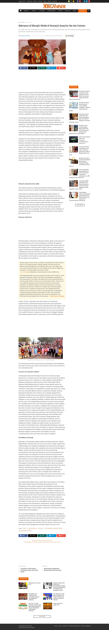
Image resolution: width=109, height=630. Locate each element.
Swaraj (24, 528)
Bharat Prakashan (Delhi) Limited (25, 626)
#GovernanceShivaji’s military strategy (53, 528)
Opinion (60, 11)
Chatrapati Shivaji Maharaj (25, 530)
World (34, 11)
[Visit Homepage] (54, 6)
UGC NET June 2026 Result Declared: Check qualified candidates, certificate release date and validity (79, 107)
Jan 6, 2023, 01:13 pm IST (38, 36)
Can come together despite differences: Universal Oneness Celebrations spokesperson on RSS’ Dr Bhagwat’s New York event (79, 174)
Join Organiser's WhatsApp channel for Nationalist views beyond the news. (42, 542)
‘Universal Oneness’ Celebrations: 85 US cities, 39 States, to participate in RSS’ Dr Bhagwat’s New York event (79, 151)
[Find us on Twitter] (82, 1)
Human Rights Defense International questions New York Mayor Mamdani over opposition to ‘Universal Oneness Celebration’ (79, 196)
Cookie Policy (65, 626)
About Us (49, 1)
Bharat (26, 11)
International (52, 11)
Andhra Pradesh (29, 22)
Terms (60, 626)
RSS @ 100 (67, 11)
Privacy (55, 626)
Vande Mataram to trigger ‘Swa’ (58, 604)
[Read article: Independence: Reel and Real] (23, 585)
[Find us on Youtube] (80, 1)
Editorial (42, 11)
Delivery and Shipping (85, 626)
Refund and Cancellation (74, 626)
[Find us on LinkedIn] (84, 1)
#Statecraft (40, 528)
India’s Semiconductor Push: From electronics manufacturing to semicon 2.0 (84, 140)
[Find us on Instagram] (89, 1)
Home (20, 22)
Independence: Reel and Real (34, 583)
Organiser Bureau (25, 36)
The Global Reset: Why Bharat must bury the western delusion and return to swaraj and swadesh (58, 597)
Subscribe (82, 11)
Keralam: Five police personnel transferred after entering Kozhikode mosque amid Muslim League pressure (79, 162)
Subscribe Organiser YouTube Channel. (42, 540)
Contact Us (54, 1)
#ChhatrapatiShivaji (32, 528)
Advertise (40, 1)
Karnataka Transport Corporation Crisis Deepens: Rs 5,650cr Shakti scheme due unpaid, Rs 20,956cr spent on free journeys (79, 95)
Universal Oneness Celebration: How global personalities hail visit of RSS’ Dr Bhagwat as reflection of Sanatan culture (79, 118)
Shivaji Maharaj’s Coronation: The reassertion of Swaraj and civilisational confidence (34, 597)
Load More (42, 616)
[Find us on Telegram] (87, 1)
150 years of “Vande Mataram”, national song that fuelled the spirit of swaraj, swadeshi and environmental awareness (35, 607)
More (74, 11)
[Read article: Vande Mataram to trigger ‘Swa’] (47, 606)
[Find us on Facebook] (78, 1)
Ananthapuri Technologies (30, 627)
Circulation (35, 1)
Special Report (59, 36)
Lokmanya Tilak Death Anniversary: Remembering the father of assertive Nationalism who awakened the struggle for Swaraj (59, 586)
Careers (45, 1)
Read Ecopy (29, 1)
